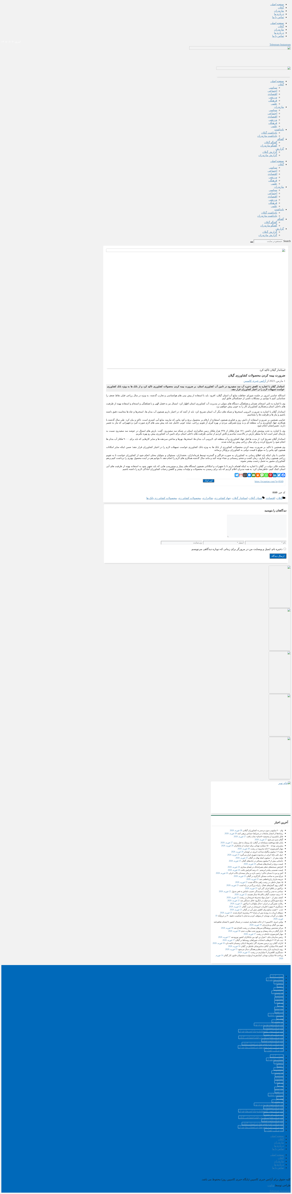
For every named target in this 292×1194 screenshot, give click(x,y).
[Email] (253, 475)
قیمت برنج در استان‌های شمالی (270, 864)
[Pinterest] (270, 475)
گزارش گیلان (269, 152)
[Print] (258, 475)
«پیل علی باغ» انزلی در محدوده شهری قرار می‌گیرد (261, 855)
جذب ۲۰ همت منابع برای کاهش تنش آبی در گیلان (263, 909)
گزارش (280, 148)
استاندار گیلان (240, 498)
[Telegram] (237, 475)
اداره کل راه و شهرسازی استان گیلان (262, 1043)
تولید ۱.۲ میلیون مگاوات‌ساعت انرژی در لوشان (263, 852)
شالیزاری (207, 498)
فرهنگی (272, 100)
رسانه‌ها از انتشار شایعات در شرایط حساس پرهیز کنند (260, 833)
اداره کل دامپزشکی (272, 1040)
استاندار (279, 998)
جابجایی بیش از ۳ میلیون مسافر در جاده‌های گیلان (262, 861)
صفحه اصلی (277, 4)
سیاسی (273, 87)
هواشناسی (277, 992)
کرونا (280, 1005)
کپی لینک (208, 480)
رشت (280, 985)
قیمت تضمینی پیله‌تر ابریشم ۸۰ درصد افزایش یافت (262, 870)
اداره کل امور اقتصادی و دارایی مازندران (260, 1030)
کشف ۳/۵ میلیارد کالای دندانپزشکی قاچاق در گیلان (262, 946)
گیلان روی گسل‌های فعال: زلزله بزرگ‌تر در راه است (261, 885)
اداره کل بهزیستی (273, 1034)
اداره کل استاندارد (273, 1027)
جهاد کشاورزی (222, 498)
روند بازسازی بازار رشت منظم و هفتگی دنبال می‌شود (260, 949)
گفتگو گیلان (270, 142)
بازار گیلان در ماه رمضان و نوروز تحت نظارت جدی (262, 931)
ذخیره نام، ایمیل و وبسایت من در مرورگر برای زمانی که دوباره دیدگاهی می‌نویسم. (236, 549)
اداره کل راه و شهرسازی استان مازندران (260, 1046)
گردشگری (277, 1021)
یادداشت (279, 129)
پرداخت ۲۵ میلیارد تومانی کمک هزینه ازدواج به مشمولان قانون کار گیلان (253, 955)
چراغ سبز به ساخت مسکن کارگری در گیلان (265, 876)
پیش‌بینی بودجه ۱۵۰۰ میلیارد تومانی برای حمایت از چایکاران (258, 845)
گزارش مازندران (267, 155)
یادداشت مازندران (267, 135)
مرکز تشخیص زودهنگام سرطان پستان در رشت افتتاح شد (258, 928)
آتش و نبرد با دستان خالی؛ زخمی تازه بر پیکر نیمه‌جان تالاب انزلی (256, 873)
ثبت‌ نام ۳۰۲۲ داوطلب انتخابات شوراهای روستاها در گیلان (259, 940)
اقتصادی (272, 94)
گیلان (281, 7)
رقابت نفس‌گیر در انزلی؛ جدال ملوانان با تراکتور (263, 903)
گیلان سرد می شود (275, 839)
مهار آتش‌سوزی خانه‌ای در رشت (270, 934)
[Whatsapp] (266, 475)
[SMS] (262, 475)
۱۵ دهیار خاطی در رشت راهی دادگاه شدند (265, 882)
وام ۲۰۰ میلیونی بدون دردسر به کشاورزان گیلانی (263, 830)
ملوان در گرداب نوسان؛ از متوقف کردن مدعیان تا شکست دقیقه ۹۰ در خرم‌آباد (250, 916)
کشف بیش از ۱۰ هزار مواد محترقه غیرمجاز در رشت (261, 897)
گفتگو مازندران (268, 145)
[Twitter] (279, 475)
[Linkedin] (275, 475)
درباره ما (279, 14)
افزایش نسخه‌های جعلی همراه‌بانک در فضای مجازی (261, 867)
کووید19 (279, 1008)
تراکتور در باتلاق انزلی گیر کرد (270, 888)
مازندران (279, 10)
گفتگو (280, 139)
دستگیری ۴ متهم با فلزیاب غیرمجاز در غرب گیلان (262, 906)
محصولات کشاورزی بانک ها (161, 498)
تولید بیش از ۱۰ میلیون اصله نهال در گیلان (265, 858)
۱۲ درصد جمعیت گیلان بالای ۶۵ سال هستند (265, 894)
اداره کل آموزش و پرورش (268, 1024)
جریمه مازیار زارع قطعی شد (271, 879)
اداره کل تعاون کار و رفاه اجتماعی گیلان (261, 1037)
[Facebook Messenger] (249, 475)
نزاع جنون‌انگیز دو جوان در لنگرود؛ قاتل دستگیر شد (261, 900)
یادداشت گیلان (269, 132)
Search (287, 241)
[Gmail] (241, 475)
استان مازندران (274, 979)
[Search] (251, 241)
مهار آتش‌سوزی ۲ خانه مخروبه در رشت (266, 849)
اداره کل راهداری (273, 1050)
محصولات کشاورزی (189, 498)
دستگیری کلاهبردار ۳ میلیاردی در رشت (267, 952)
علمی (274, 103)
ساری (280, 1018)
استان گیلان (255, 498)
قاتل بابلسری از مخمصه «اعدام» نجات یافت (265, 836)
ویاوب (270, 1185)
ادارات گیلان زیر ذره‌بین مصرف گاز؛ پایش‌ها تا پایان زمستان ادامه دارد (254, 943)
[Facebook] (283, 475)
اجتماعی (272, 90)
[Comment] (245, 475)
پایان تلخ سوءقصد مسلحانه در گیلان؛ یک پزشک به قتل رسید (258, 842)
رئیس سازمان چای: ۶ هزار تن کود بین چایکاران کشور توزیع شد (257, 937)
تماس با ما (278, 17)
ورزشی (273, 97)
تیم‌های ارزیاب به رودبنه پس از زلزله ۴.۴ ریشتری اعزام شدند (258, 913)
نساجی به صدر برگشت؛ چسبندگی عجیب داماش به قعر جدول (257, 891)
